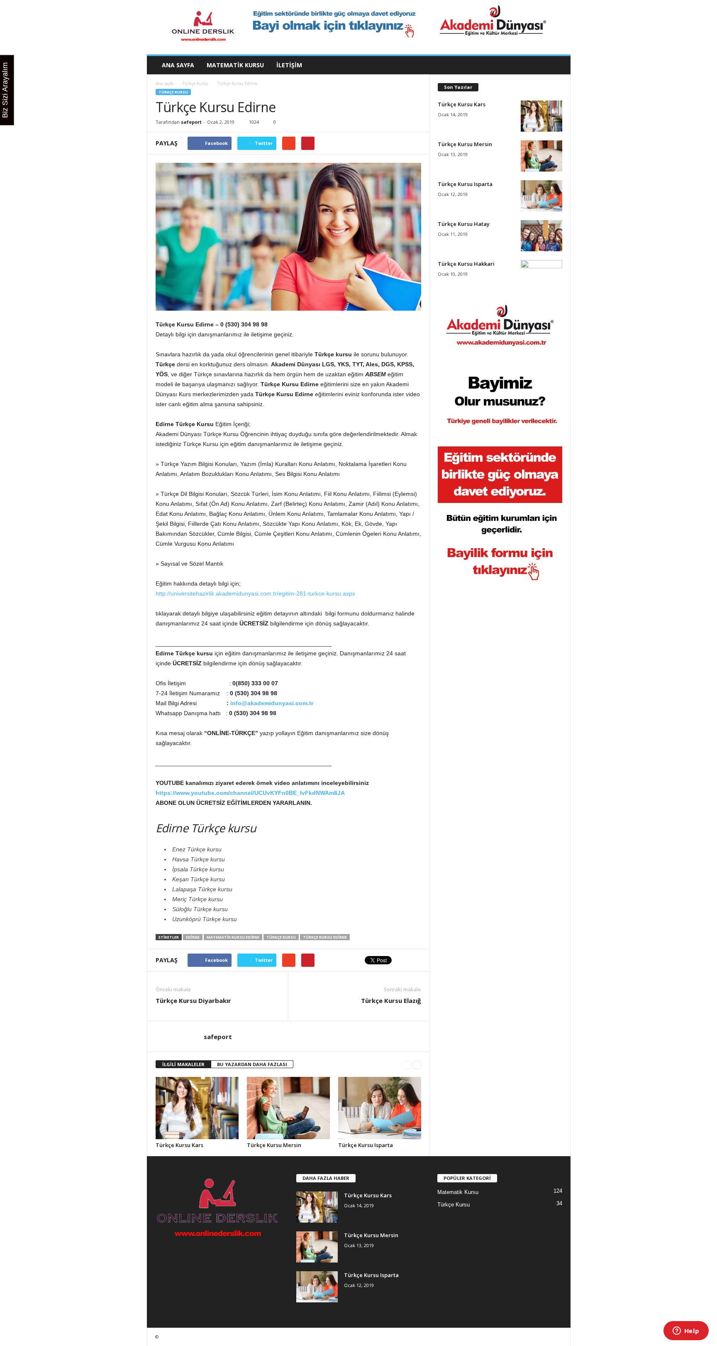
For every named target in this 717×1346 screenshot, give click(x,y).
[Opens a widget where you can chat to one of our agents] (686, 1331)
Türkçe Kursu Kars (179, 1145)
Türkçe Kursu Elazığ (391, 1000)
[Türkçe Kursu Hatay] (541, 235)
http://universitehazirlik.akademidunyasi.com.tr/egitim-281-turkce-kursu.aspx (255, 593)
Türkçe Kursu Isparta (365, 1145)
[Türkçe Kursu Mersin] (288, 1108)
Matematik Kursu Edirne (233, 937)
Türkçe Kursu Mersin (274, 1145)
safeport (191, 122)
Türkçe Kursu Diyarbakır (193, 1000)
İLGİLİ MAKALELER (183, 1064)
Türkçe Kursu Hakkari (466, 263)
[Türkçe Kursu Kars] (197, 1108)
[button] (558, 65)
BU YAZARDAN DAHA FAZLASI (252, 1064)
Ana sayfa (178, 65)
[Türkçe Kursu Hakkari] (541, 275)
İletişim (289, 65)
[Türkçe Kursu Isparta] (379, 1108)
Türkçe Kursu (195, 83)
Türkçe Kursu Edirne (325, 937)
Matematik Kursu (235, 65)
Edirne (193, 937)
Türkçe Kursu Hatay (464, 224)
